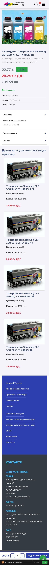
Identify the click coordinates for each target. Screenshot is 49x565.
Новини (9, 406)
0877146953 (11, 521)
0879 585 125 (12, 537)
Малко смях (11, 436)
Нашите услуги (12, 400)
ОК (45, 562)
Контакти (10, 442)
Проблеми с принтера (16, 394)
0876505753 (23, 521)
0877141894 (11, 525)
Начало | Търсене (14, 383)
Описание (7, 114)
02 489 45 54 (11, 497)
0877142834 (36, 521)
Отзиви (6, 141)
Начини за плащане (15, 413)
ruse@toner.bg (12, 540)
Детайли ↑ (36, 562)
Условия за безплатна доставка (20, 425)
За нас (8, 431)
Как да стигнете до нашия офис (20, 419)
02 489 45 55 (24, 497)
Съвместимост (10, 133)
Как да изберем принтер (17, 389)
